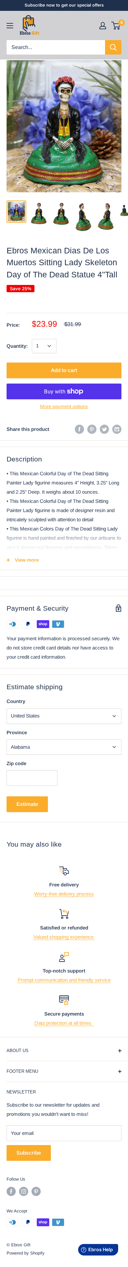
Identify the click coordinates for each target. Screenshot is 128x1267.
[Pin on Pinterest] (91, 429)
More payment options (64, 406)
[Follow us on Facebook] (11, 1191)
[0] (116, 26)
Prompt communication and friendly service (64, 980)
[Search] (113, 47)
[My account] (102, 25)
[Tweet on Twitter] (104, 429)
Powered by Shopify (26, 1253)
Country (16, 701)
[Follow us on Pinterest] (36, 1191)
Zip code (16, 763)
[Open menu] (10, 25)
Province (17, 732)
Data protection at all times (64, 1023)
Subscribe (28, 1153)
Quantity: (17, 346)
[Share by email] (116, 429)
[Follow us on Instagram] (23, 1191)
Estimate (27, 804)
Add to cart (64, 370)
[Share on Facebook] (79, 429)
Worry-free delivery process (64, 894)
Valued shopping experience (64, 937)
